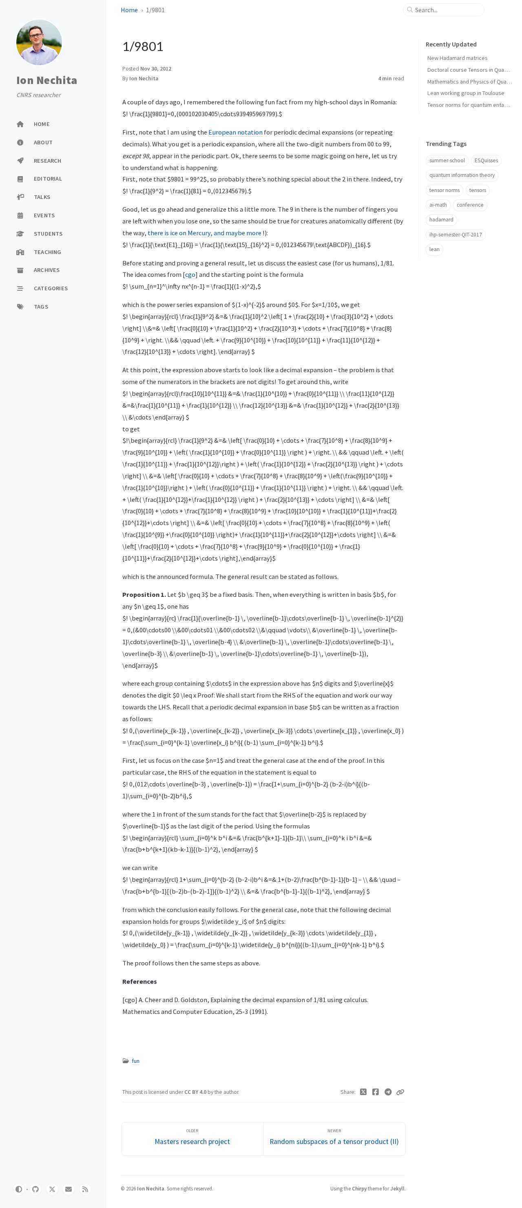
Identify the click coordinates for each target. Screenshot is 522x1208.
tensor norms (444, 190)
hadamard (441, 219)
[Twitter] (363, 1092)
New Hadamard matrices (457, 58)
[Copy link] (400, 1092)
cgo (190, 274)
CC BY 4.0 (196, 1092)
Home (129, 10)
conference (470, 204)
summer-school (447, 160)
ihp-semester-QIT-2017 (455, 234)
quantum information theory (462, 175)
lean (434, 249)
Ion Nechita (46, 80)
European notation (235, 132)
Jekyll (397, 1188)
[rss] (85, 1189)
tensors (477, 190)
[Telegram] (388, 1092)
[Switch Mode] (18, 1189)
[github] (35, 1189)
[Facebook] (375, 1092)
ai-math (438, 204)
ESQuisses (486, 160)
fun (135, 1061)
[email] (68, 1189)
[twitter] (52, 1189)
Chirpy (359, 1188)
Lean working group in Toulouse (465, 93)
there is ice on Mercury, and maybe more (204, 233)
